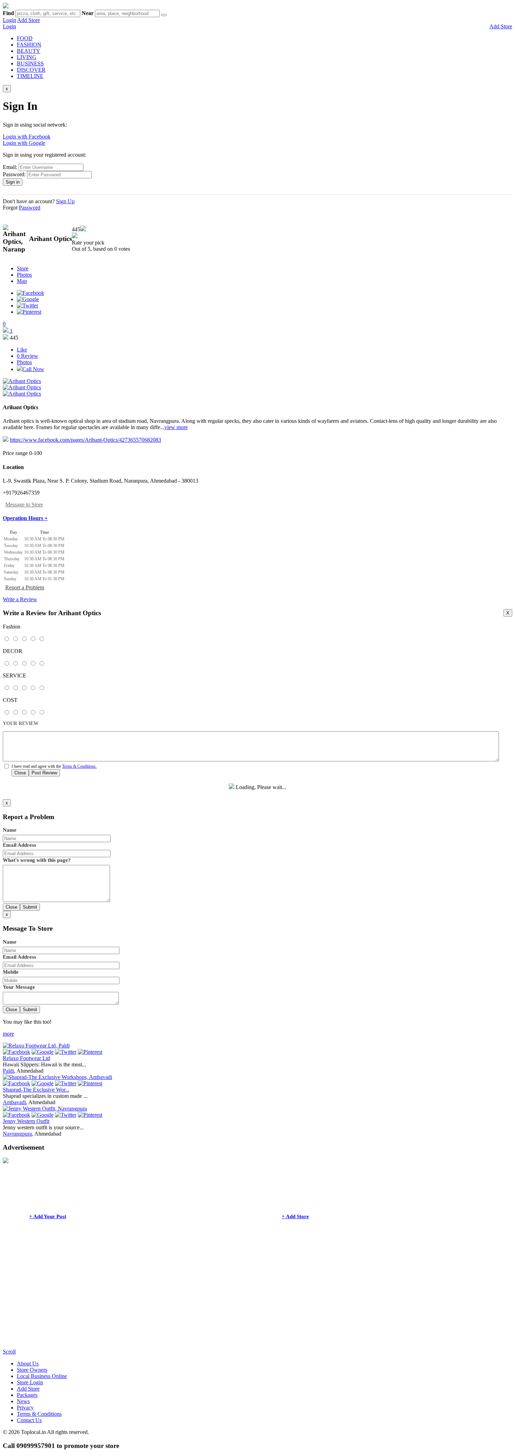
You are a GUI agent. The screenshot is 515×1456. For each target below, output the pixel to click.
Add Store (28, 20)
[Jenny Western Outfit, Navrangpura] (45, 1108)
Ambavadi (14, 1102)
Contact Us (29, 1420)
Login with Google (24, 143)
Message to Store (24, 504)
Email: (10, 167)
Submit (30, 907)
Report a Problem (24, 587)
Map (22, 281)
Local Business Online (42, 1376)
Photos (24, 275)
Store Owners (32, 1370)
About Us (28, 1363)
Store (22, 268)
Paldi (8, 1071)
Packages (27, 1395)
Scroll (9, 1352)
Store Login (30, 1382)
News (23, 1401)
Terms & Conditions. (79, 766)
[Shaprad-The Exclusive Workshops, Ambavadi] (57, 1077)
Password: (14, 174)
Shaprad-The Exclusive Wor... (36, 1090)
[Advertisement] (213, 1300)
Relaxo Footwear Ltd (26, 1058)
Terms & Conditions (39, 1414)
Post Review (44, 772)
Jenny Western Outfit (26, 1121)
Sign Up (65, 201)
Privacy (25, 1408)
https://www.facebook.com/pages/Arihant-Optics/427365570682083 (85, 440)
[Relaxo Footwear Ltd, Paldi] (36, 1046)
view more (176, 427)
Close (20, 772)
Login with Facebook (26, 137)
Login (9, 20)
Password (29, 208)
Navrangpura (17, 1134)
